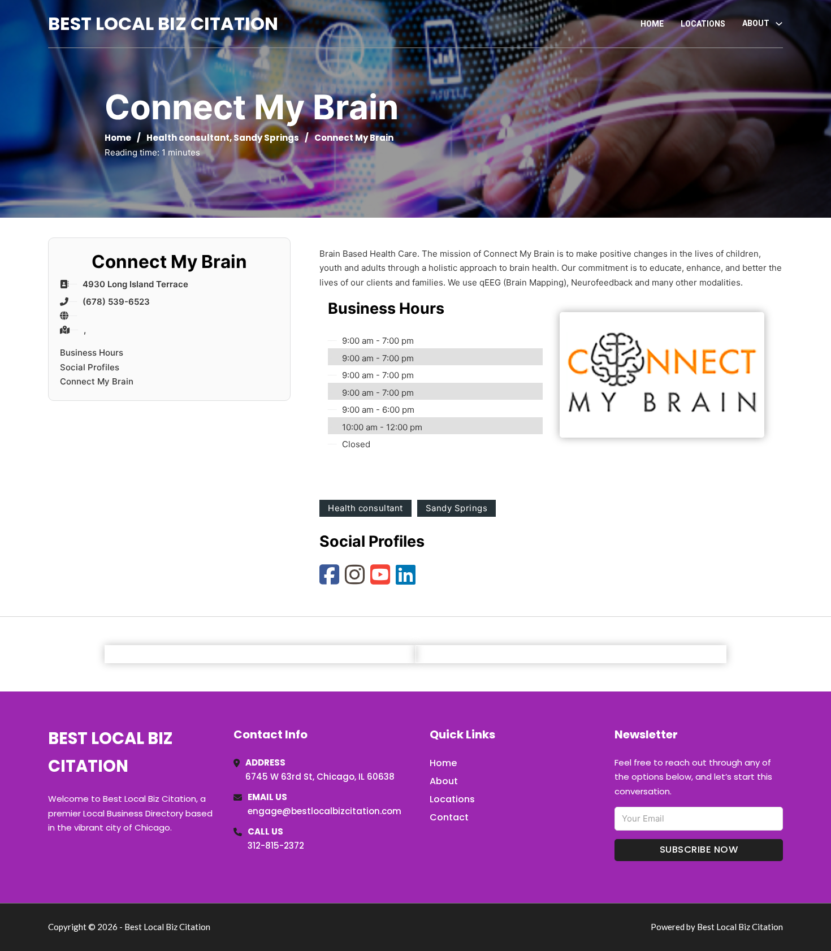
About (444, 781)
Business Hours (91, 352)
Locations (703, 23)
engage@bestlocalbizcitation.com (324, 811)
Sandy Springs (266, 138)
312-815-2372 (276, 845)
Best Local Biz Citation (163, 23)
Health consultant (188, 138)
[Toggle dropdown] (779, 24)
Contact (449, 817)
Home (652, 23)
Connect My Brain (96, 381)
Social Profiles (89, 367)
